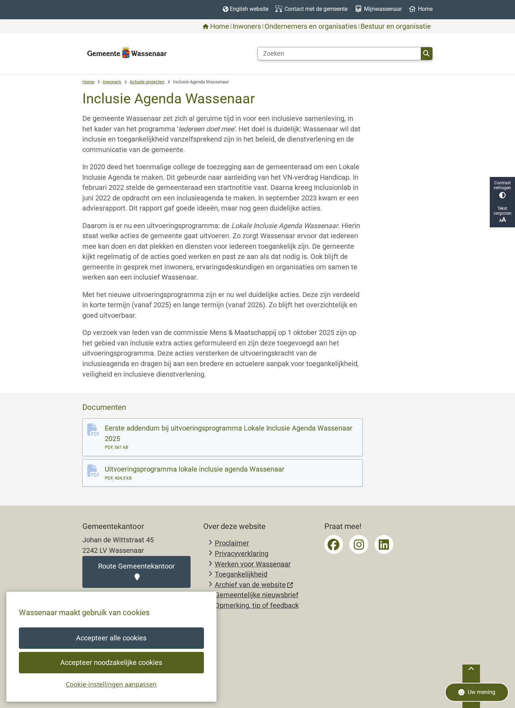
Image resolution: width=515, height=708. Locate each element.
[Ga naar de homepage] (127, 53)
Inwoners (112, 81)
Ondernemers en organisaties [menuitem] (311, 26)
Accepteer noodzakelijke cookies (111, 663)
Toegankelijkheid (241, 574)
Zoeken (426, 53)
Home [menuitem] (219, 26)
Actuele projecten (147, 81)
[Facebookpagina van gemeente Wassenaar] (333, 544)
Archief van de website (250, 585)
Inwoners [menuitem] (247, 26)
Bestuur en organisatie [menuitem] (395, 26)
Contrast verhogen (502, 185)
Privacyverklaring (241, 554)
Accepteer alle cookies (111, 638)
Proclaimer (232, 543)
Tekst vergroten (502, 211)
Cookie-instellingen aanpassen (111, 684)
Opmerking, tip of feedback (257, 606)
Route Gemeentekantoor (136, 566)
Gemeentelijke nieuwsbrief (256, 595)
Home (88, 81)
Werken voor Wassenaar (253, 564)
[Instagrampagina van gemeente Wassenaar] (358, 544)
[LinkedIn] (384, 544)
